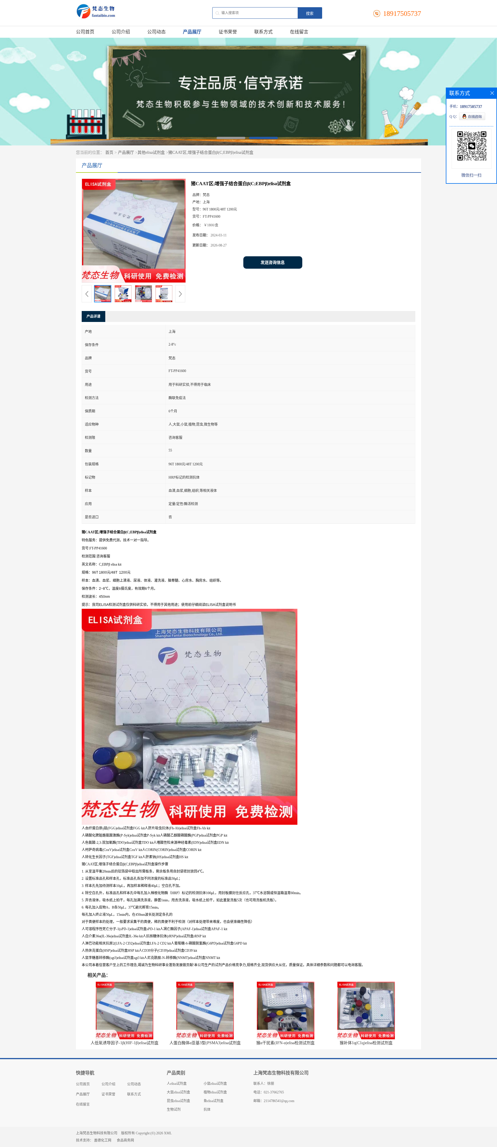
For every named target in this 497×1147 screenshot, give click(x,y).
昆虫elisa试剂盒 (178, 1101)
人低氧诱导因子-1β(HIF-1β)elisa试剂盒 (124, 1043)
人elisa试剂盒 (177, 1084)
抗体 (207, 1110)
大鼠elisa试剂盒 (178, 1092)
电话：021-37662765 (268, 1092)
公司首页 (85, 31)
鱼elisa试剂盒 (213, 1101)
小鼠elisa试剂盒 (215, 1084)
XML (168, 1133)
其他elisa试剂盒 (151, 152)
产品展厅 (192, 31)
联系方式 (263, 31)
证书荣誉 (228, 31)
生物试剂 (174, 1110)
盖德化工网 (102, 1140)
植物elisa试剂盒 (215, 1092)
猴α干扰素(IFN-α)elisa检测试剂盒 (285, 1043)
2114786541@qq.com (279, 1101)
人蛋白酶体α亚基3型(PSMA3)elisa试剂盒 (205, 1043)
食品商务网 (125, 1140)
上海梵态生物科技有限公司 (96, 1133)
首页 (109, 152)
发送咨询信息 (273, 262)
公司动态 (156, 31)
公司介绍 (121, 31)
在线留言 (299, 31)
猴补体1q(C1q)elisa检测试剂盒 (366, 1043)
